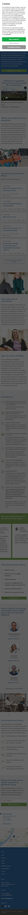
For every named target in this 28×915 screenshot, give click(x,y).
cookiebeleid (7, 34)
